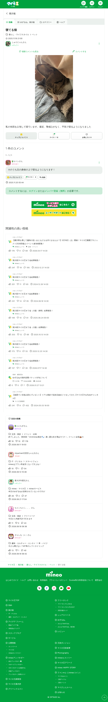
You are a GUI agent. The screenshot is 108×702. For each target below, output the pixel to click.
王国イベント (62, 682)
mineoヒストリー (65, 658)
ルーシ (16, 161)
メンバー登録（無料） (56, 190)
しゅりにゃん (17, 42)
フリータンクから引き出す (66, 607)
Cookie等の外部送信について (81, 580)
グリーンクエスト (15, 689)
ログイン (33, 190)
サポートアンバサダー (16, 664)
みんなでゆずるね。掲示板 (66, 627)
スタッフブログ (14, 633)
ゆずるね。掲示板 (27, 22)
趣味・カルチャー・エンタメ (18, 617)
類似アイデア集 (13, 625)
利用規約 (43, 580)
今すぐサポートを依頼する (17, 668)
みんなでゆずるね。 (64, 623)
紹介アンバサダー (14, 661)
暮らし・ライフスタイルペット (23, 34)
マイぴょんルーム (65, 687)
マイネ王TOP (13, 600)
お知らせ (61, 692)
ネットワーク (13, 646)
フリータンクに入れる (65, 604)
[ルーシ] (8, 162)
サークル (12, 638)
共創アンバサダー (14, 671)
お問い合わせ (32, 580)
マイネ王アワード (65, 663)
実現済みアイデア (14, 628)
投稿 (10, 22)
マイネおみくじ (63, 676)
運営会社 (98, 580)
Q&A (10, 605)
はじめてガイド (12, 580)
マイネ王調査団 (14, 679)
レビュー (61, 631)
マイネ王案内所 (14, 684)
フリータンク (63, 600)
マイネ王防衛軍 (64, 648)
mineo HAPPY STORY (67, 668)
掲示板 (12, 13)
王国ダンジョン (64, 643)
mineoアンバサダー (16, 658)
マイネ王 (11, 650)
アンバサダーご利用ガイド (17, 674)
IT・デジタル (13, 613)
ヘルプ (62, 22)
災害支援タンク (63, 610)
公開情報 (12, 643)
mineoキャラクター (15, 653)
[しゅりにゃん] (8, 43)
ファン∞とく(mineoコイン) (69, 673)
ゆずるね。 (62, 620)
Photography (63, 653)
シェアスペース (64, 615)
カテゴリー (47, 22)
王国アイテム (62, 679)
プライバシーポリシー (58, 580)
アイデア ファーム (15, 622)
